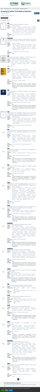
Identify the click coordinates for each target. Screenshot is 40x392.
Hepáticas (33, 74)
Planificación (19, 310)
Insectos (33, 349)
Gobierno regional (15, 100)
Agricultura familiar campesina (24, 195)
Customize (10, 390)
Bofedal (16, 62)
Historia (23, 287)
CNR (7, 384)
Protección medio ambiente (29, 325)
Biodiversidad (28, 72)
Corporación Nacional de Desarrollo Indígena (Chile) (21, 374)
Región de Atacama (26, 59)
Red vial (29, 47)
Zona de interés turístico (21, 120)
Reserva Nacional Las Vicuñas (18, 343)
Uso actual (25, 352)
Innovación (23, 275)
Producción (33, 190)
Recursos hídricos (21, 95)
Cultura (28, 287)
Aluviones (14, 99)
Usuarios (21, 308)
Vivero (27, 257)
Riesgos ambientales (31, 96)
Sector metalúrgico (16, 123)
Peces (18, 74)
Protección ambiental (24, 61)
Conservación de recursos (20, 72)
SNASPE (14, 30)
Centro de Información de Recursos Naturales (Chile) (21, 34)
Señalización (23, 256)
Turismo (22, 32)
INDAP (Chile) (14, 312)
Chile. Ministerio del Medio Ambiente (18, 80)
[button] (38, 21)
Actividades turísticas (27, 26)
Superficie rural (16, 194)
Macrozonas (22, 93)
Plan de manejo (28, 343)
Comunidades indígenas (26, 169)
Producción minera (16, 49)
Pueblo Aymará (22, 62)
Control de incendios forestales (29, 254)
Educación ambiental (31, 235)
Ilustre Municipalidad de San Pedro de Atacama (21, 51)
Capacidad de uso (31, 194)
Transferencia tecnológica (31, 192)
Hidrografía (23, 229)
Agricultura (14, 26)
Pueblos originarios (20, 171)
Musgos (27, 74)
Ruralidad (22, 307)
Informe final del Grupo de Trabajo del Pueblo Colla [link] (19, 296)
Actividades (14, 237)
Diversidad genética (23, 73)
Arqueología (29, 348)
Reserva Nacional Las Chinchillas (19, 251)
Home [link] (2, 8)
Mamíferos (19, 350)
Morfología (16, 230)
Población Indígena (21, 368)
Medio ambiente (14, 274)
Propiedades (14, 252)
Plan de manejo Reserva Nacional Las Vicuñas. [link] (18, 341)
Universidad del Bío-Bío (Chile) (23, 312)
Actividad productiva (16, 32)
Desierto (20, 274)
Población (14, 95)
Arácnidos (14, 350)
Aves (29, 73)
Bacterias (20, 76)
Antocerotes (14, 76)
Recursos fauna (30, 70)
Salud (14, 45)
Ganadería (19, 26)
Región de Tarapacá (15, 25)
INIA (5, 384)
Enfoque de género (15, 307)
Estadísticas (26, 233)
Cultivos (28, 138)
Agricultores (14, 195)
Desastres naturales (15, 97)
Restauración (19, 78)
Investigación (19, 237)
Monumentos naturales (16, 228)
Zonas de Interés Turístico (30, 29)
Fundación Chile (15, 331)
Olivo (32, 199)
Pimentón (25, 199)
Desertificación (25, 99)
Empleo (33, 47)
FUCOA (31, 384)
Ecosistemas (14, 70)
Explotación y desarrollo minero (23, 63)
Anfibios (13, 74)
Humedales (25, 30)
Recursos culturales (19, 233)
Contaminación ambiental (17, 325)
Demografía (30, 44)
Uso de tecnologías (31, 196)
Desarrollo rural (28, 187)
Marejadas (19, 99)
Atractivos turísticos (20, 29)
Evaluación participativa (27, 310)
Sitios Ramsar (19, 30)
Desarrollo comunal (16, 44)
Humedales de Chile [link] (7, 8)
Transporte (33, 347)
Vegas (22, 210)
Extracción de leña (31, 252)
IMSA (19, 201)
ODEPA (16, 384)
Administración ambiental (17, 326)
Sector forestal (22, 189)
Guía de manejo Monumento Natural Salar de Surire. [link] (19, 224)
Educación (18, 45)
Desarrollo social (23, 44)
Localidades (23, 194)
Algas (34, 76)
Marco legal (26, 329)
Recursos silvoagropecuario (17, 187)
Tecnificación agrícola (22, 196)
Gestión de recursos (15, 61)
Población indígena (16, 168)
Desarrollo (18, 234)
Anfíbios (21, 349)
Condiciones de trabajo (30, 168)
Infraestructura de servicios (26, 45)
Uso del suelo (23, 191)
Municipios (22, 100)
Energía (14, 47)
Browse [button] (37, 13)
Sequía (26, 100)
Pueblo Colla (15, 299)
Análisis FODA (27, 308)
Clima (30, 228)
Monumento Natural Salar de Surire (28, 139)
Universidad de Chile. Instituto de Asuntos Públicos (21, 102)
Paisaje (25, 232)
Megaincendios (32, 99)
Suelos (29, 232)
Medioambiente (32, 93)
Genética (34, 152)
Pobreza (23, 347)
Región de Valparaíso (16, 186)
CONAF (28, 384)
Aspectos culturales (22, 348)
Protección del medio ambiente (28, 234)
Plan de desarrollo (26, 369)
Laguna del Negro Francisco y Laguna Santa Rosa (22, 121)
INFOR (35, 384)
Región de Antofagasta (16, 43)
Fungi (30, 76)
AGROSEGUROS (24, 384)
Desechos (14, 328)
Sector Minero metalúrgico (30, 32)
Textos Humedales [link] (15, 8)
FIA (5, 385)
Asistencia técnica (21, 192)
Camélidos (14, 139)
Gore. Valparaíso (15, 201)
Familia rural (32, 307)
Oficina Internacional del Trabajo (18, 173)
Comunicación (15, 348)
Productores (22, 190)
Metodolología (15, 308)
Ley (23, 168)
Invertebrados (25, 76)
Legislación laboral (16, 169)
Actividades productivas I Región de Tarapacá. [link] (18, 24)
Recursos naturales (24, 230)
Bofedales (26, 210)
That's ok (2, 390)
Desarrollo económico (22, 28)
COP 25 (26, 93)
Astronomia (33, 48)
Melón (21, 199)
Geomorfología (25, 344)
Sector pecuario (31, 189)
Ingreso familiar (15, 191)
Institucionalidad (15, 190)
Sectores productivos (16, 135)
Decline (6, 390)
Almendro (14, 199)
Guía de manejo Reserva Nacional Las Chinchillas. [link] (18, 249)
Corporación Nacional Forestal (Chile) (19, 239)
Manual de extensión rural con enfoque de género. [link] (18, 306)
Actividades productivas (16, 48)
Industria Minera (16, 211)
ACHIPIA (9, 384)
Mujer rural (27, 307)
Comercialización (31, 191)
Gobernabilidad (32, 97)
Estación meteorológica (21, 257)
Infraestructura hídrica (24, 97)
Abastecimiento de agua (22, 47)
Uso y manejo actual (32, 30)
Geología (28, 229)
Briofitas (23, 74)
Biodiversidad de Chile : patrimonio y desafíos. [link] (18, 69)
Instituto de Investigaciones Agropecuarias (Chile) (21, 155)
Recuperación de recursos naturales (19, 235)
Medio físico (15, 73)
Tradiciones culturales (27, 77)
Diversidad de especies (22, 70)
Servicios (27, 190)
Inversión (22, 49)
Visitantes (32, 233)
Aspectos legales (25, 228)
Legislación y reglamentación (17, 329)
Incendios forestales (32, 100)
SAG (19, 384)
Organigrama (32, 257)
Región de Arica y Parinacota (16, 59)
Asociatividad (14, 192)
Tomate (29, 199)
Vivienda (34, 45)
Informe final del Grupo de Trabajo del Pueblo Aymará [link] (19, 285)
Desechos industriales (21, 328)
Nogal (18, 199)
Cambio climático (15, 93)
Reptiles (33, 73)
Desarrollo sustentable (30, 368)
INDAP (13, 384)
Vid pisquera (29, 152)
